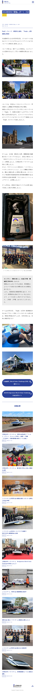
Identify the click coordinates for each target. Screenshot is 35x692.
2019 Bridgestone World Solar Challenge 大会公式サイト (17, 394)
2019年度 (6, 24)
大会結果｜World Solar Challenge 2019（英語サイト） (17, 383)
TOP (3, 24)
